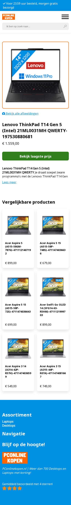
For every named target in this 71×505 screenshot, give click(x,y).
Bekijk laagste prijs (35, 156)
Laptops (7, 421)
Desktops (8, 425)
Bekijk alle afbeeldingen (21, 113)
